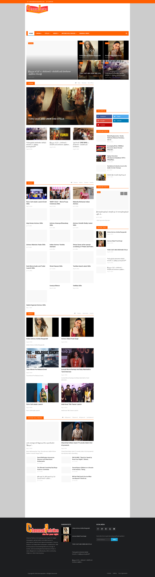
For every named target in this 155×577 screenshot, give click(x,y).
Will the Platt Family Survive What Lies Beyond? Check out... (81, 477)
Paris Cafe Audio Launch (34, 404)
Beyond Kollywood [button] (69, 33)
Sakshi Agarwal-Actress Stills (36, 305)
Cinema (30, 83)
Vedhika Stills (77, 285)
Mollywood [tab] (82, 417)
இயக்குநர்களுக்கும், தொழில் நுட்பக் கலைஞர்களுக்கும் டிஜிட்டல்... (112, 213)
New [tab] (79, 83)
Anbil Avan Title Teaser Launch (71, 404)
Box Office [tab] (90, 83)
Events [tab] (91, 182)
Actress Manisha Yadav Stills (35, 245)
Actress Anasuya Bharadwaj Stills (59, 224)
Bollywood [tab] (68, 417)
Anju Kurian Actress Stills (34, 223)
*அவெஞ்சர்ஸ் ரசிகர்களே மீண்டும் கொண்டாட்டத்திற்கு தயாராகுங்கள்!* (36, 144)
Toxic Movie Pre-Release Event (36, 369)
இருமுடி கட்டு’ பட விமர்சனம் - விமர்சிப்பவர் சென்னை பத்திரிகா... (60, 143)
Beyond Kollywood (35, 418)
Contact (109, 573)
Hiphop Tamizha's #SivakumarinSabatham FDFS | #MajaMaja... (116, 157)
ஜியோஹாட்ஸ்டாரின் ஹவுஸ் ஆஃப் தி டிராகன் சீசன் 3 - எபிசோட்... (46, 477)
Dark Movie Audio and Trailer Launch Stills (35, 267)
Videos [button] (55, 33)
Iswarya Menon (55, 285)
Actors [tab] (81, 182)
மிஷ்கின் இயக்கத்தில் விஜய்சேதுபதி (116, 175)
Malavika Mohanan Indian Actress (81, 203)
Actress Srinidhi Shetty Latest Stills (82, 224)
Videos (30, 314)
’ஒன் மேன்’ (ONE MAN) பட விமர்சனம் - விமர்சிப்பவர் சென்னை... (81, 144)
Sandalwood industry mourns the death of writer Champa (117, 167)
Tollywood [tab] (75, 417)
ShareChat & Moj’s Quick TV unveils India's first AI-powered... (76, 444)
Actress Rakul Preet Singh (69, 339)
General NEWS (84, 33)
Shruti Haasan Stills (56, 266)
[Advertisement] (96, 17)
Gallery (115, 573)
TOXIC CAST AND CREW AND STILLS (117, 250)
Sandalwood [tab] (90, 417)
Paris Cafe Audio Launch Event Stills (36, 203)
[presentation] (28, 60)
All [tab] (75, 83)
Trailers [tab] (79, 313)
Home (31, 33)
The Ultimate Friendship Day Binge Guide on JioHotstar (47, 468)
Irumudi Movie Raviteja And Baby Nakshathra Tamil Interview (76, 371)
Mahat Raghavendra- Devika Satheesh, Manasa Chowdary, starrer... (115, 137)
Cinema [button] (38, 33)
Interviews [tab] (85, 313)
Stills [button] (47, 33)
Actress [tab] (76, 182)
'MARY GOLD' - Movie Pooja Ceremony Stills (59, 203)
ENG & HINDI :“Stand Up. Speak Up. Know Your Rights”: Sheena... (82, 458)
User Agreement (122, 573)
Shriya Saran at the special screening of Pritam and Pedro (83, 245)
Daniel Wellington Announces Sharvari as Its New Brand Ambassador (45, 459)
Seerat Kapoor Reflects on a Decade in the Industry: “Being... (82, 468)
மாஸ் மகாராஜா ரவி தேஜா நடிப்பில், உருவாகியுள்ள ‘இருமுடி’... (40, 444)
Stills (30, 183)
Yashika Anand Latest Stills (82, 266)
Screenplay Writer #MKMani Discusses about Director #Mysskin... (115, 147)
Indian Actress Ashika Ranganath (37, 339)
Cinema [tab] (86, 182)
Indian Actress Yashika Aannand (57, 245)
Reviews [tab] (84, 83)
